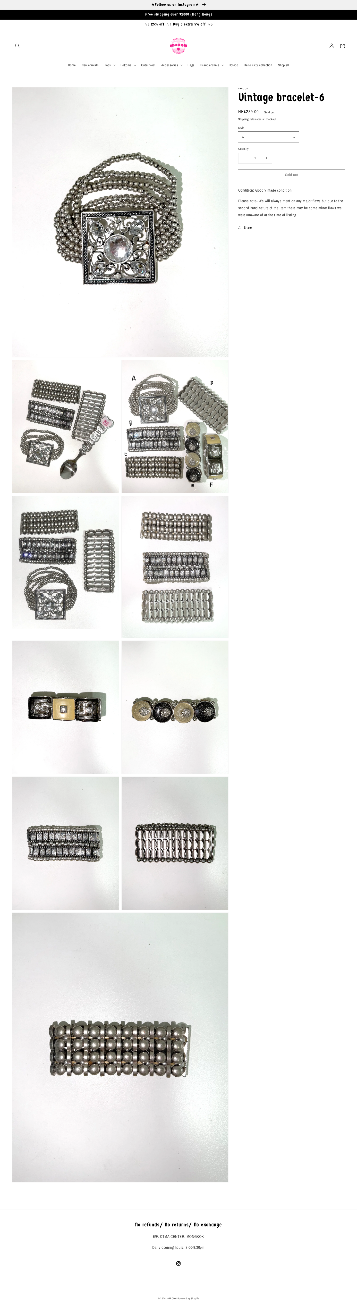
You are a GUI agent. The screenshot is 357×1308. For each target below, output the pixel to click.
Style (241, 128)
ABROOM (172, 1298)
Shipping (243, 119)
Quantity (243, 149)
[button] (17, 46)
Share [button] (248, 227)
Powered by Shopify (188, 1298)
